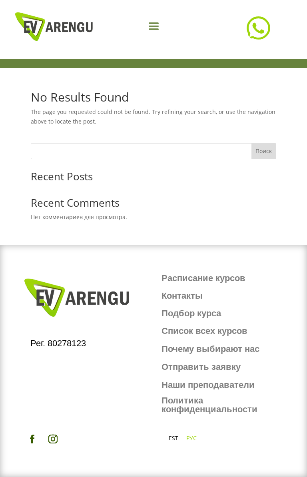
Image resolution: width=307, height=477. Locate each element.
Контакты (182, 296)
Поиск (263, 151)
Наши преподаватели (208, 385)
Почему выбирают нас (210, 349)
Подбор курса (191, 313)
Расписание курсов (203, 278)
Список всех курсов (204, 331)
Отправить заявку (201, 367)
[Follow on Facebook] (32, 439)
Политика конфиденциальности (209, 404)
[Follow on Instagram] (53, 439)
